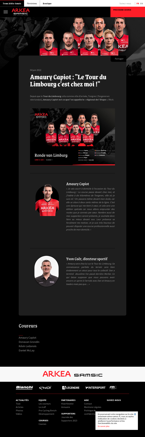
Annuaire (65, 407)
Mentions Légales (92, 407)
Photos (19, 410)
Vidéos (19, 413)
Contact (88, 403)
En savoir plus (103, 426)
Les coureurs (45, 403)
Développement (46, 413)
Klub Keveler (67, 403)
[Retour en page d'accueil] (21, 15)
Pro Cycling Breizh (47, 410)
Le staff (42, 407)
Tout (18, 403)
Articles (19, 407)
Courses (42, 424)
